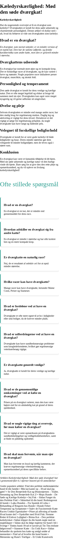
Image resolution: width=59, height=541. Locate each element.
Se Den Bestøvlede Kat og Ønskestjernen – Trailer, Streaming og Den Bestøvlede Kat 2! (29, 493)
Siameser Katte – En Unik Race (30, 528)
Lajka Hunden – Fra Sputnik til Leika (29, 503)
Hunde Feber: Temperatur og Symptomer (25, 507)
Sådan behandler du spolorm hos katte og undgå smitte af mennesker (27, 531)
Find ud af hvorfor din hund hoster (30, 534)
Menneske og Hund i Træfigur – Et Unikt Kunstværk (26, 537)
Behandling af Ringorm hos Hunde (17, 506)
